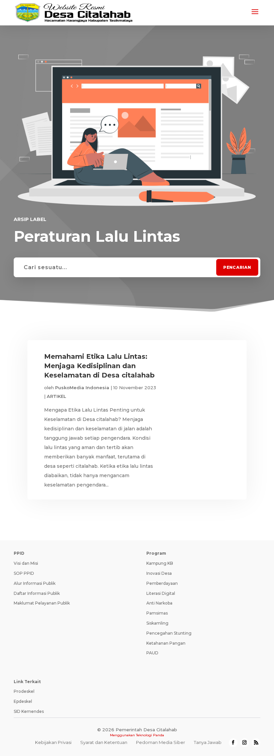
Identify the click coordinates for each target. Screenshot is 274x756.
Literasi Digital (160, 593)
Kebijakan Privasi (53, 742)
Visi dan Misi (26, 563)
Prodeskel (24, 691)
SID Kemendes (29, 711)
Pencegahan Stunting (168, 633)
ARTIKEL (56, 396)
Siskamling (157, 623)
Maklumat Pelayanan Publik (42, 603)
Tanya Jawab (208, 742)
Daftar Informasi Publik (37, 593)
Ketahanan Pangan (165, 643)
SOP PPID (24, 573)
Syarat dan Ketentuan (103, 742)
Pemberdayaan (162, 583)
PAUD (152, 652)
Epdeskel (23, 701)
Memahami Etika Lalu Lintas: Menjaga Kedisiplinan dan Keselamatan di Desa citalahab (99, 365)
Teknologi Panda (150, 735)
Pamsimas (157, 613)
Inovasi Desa (159, 573)
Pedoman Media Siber (160, 742)
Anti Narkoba (159, 603)
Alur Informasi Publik (34, 583)
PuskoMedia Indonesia (82, 387)
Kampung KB (159, 563)
